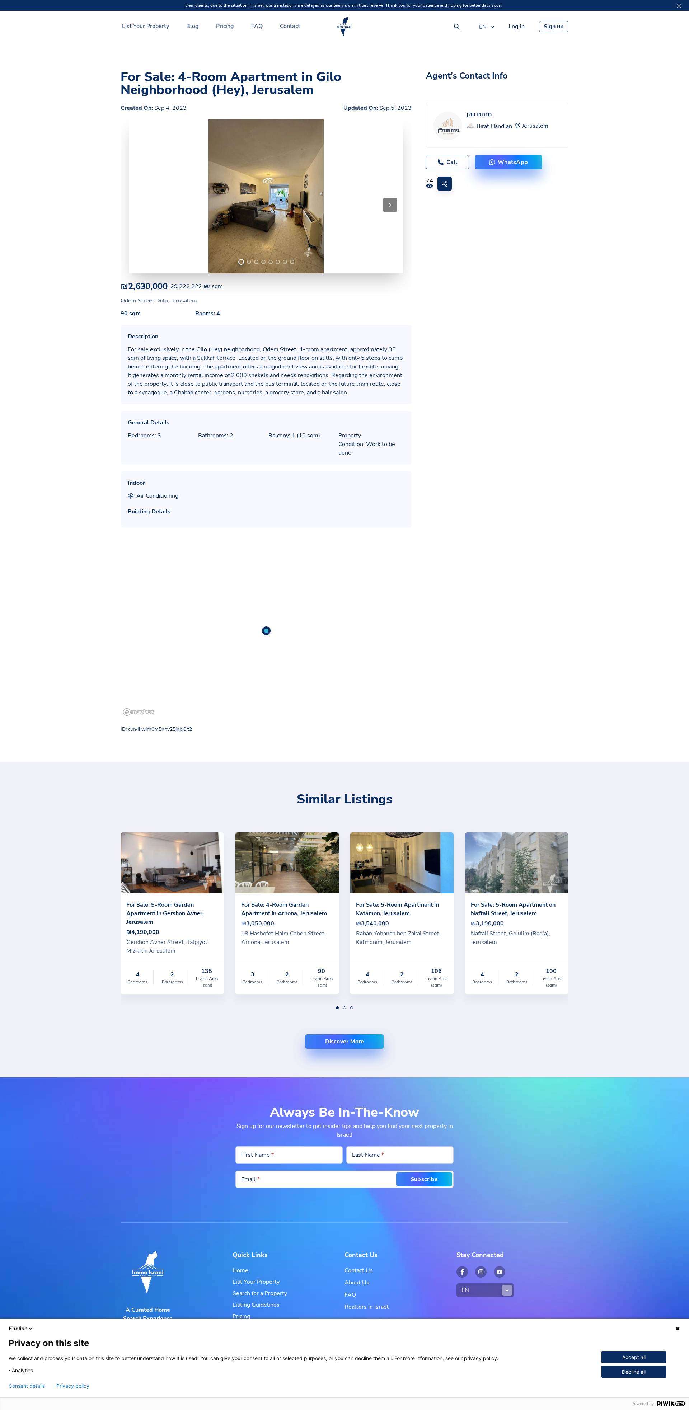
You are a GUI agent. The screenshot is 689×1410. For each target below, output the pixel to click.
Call (451, 162)
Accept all (634, 1357)
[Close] (679, 5)
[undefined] (241, 262)
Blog (192, 26)
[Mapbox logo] (138, 712)
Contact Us (358, 1270)
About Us (356, 1283)
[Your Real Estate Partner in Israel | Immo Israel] (344, 27)
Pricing (225, 26)
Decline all (634, 1372)
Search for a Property (260, 1293)
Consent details (27, 1386)
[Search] (457, 26)
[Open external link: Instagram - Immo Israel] (481, 1272)
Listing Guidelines (256, 1305)
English (18, 1328)
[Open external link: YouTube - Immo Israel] (499, 1272)
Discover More (344, 1041)
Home (240, 1270)
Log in (516, 26)
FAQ (257, 26)
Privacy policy (72, 1386)
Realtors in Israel (366, 1307)
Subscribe (424, 1179)
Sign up (554, 26)
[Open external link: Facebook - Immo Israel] (462, 1272)
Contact (290, 26)
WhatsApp (513, 162)
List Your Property (145, 26)
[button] (390, 205)
